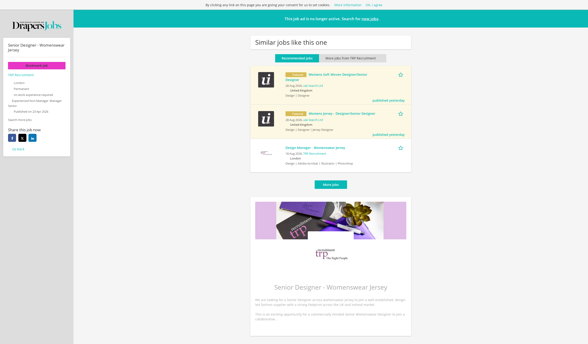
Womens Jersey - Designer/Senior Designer (342, 113)
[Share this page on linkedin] (32, 138)
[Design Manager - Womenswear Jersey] (266, 152)
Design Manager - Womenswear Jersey (315, 147)
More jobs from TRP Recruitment (350, 58)
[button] (581, 18)
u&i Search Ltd (313, 86)
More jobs (331, 184)
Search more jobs (20, 120)
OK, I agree (374, 5)
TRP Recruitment (314, 154)
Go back (18, 149)
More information (348, 5)
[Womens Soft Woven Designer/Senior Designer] (266, 79)
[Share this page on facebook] (12, 138)
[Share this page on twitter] (22, 138)
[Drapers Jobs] (36, 26)
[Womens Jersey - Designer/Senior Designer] (266, 118)
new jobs (370, 18)
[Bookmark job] (401, 74)
